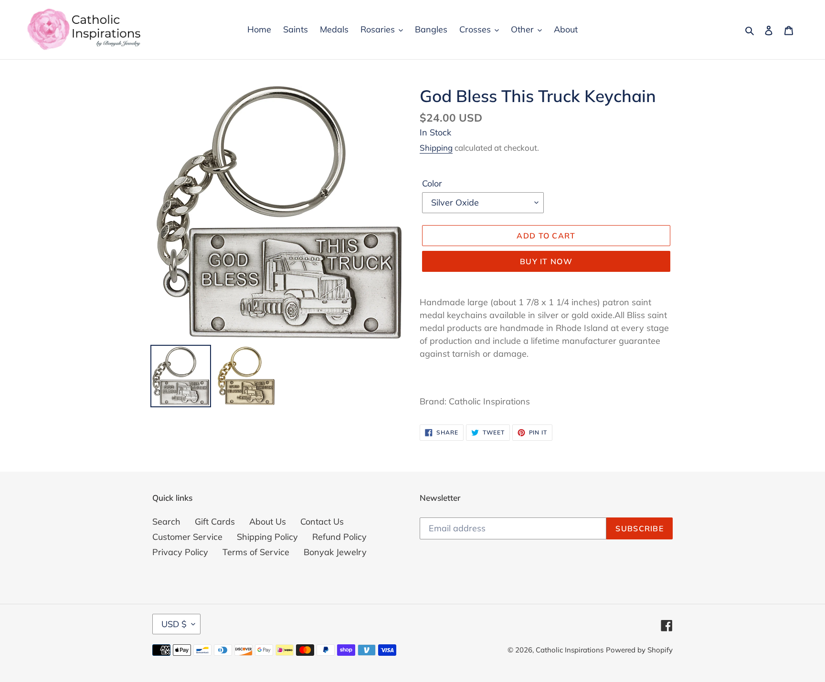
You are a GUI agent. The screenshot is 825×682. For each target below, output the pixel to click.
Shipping (436, 148)
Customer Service (187, 536)
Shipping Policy (267, 536)
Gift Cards (215, 521)
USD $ (174, 624)
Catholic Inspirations (569, 649)
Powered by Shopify (639, 649)
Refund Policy (339, 536)
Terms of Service (255, 552)
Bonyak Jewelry (335, 552)
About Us (267, 521)
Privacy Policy (180, 552)
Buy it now (546, 261)
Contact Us (322, 521)
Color (432, 183)
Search (166, 521)
